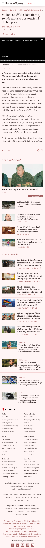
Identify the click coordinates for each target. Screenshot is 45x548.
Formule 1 (5, 451)
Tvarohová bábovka (30, 448)
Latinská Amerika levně (10, 474)
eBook (7, 34)
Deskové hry (12, 511)
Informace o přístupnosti (22, 526)
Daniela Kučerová (31, 268)
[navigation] (3, 3)
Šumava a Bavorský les (9, 468)
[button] (42, 40)
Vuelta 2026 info (29, 417)
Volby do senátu (7, 429)
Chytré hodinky (31, 511)
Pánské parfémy (21, 514)
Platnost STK (28, 477)
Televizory (20, 511)
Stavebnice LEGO (11, 509)
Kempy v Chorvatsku (9, 462)
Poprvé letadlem (7, 465)
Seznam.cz (31, 3)
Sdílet (16, 34)
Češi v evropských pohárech (21, 489)
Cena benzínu (28, 486)
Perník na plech (29, 454)
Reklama (23, 524)
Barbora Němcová (11, 27)
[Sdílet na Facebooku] (38, 150)
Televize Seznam (30, 531)
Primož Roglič (28, 429)
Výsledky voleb (7, 423)
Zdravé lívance (29, 445)
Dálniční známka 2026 (31, 465)
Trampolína (37, 494)
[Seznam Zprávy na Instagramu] (22, 545)
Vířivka (27, 500)
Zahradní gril (18, 500)
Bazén (16, 494)
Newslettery (36, 534)
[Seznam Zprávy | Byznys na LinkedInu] (32, 545)
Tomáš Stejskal (29, 334)
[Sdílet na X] (42, 150)
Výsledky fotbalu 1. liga (10, 442)
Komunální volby (8, 432)
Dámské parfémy (24, 509)
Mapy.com (22, 483)
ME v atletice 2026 (8, 448)
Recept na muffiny (30, 442)
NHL (3, 454)
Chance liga (6, 439)
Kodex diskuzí (24, 534)
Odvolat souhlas (11, 536)
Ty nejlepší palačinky (31, 439)
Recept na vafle (29, 451)
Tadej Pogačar (28, 426)
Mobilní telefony (30, 506)
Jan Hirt (26, 423)
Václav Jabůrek (30, 308)
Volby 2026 (5, 417)
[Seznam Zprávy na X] (17, 545)
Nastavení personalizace (29, 536)
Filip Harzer (28, 295)
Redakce (15, 524)
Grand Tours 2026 (30, 432)
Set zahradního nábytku (30, 497)
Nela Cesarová (29, 321)
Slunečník (8, 497)
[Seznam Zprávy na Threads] (27, 545)
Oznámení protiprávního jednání (22, 529)
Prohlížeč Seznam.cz (14, 531)
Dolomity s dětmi (8, 477)
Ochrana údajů (34, 524)
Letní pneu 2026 (29, 462)
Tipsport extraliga (8, 445)
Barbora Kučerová (32, 281)
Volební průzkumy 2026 (10, 420)
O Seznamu (18, 521)
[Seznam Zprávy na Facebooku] (12, 545)
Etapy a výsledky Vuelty (32, 420)
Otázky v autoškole (30, 474)
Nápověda (36, 521)
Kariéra (27, 521)
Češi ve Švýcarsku (8, 471)
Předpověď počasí (33, 483)
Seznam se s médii (10, 534)
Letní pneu (35, 509)
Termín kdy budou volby (10, 426)
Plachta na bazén (26, 494)
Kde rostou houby (16, 486)
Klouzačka (17, 497)
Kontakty (7, 524)
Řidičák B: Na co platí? (31, 471)
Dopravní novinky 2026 (32, 468)
